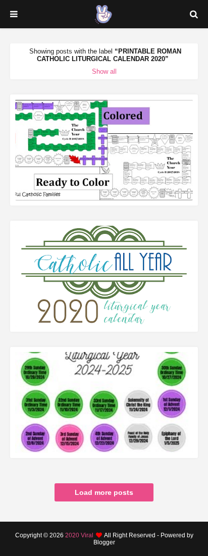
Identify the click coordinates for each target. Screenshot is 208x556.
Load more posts (104, 492)
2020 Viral (79, 535)
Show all (104, 71)
